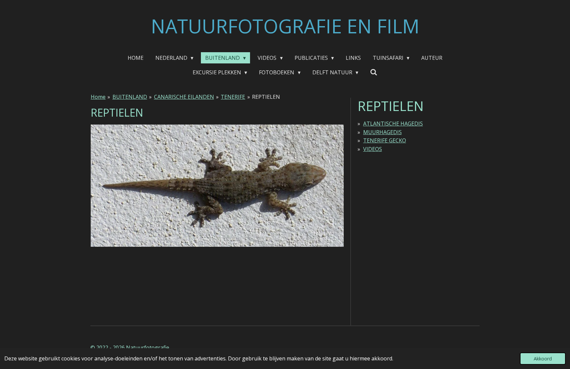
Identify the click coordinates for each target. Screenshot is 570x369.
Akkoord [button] (543, 358)
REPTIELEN (266, 96)
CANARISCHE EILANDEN (184, 96)
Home (98, 96)
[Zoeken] (374, 72)
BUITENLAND (129, 96)
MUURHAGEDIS (382, 132)
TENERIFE (233, 96)
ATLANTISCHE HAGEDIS (393, 123)
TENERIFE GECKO (384, 140)
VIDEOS (372, 149)
